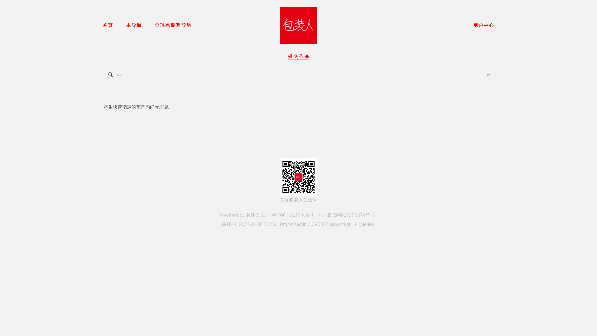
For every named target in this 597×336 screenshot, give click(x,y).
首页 (108, 25)
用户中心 (483, 25)
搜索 (488, 75)
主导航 (134, 25)
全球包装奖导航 (173, 25)
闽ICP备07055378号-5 (351, 215)
